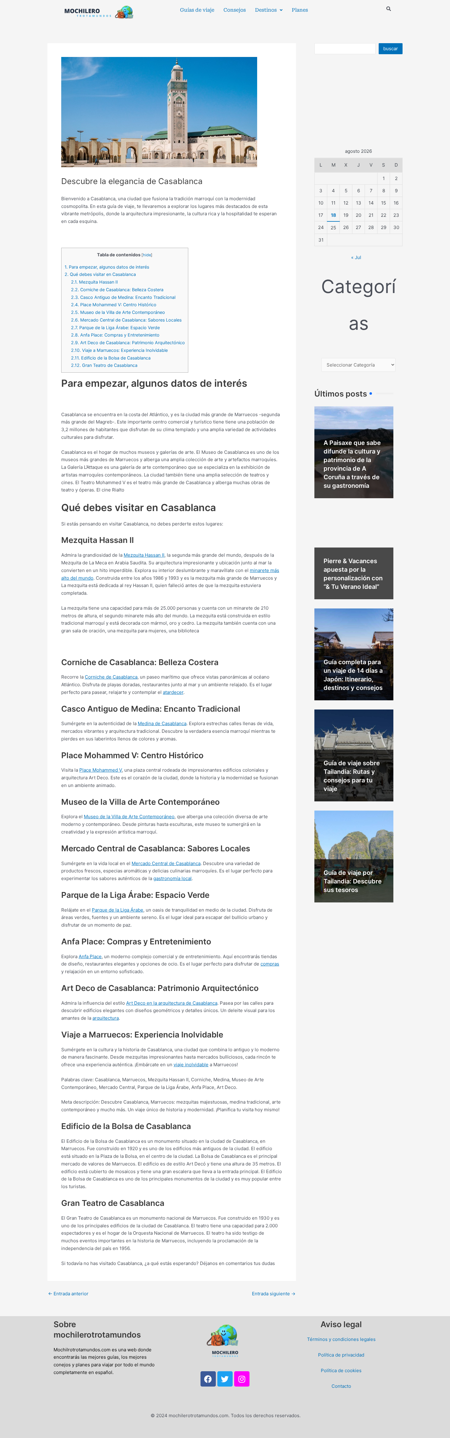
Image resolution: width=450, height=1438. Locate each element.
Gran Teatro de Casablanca (104, 365)
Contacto (341, 1386)
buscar (390, 48)
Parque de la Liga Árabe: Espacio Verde (115, 327)
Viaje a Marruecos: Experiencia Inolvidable (119, 350)
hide (147, 255)
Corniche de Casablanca (111, 677)
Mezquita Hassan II (94, 281)
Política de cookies (341, 1370)
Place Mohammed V (100, 770)
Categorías (358, 304)
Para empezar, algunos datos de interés (107, 266)
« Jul (356, 257)
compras (270, 964)
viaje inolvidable (191, 1064)
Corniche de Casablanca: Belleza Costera (117, 289)
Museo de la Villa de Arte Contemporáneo (118, 312)
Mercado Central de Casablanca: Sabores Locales (126, 319)
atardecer (173, 692)
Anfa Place (90, 956)
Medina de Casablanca (162, 723)
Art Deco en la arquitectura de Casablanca (171, 1003)
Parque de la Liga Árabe (117, 910)
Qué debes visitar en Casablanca (100, 274)
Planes (300, 10)
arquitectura (105, 1018)
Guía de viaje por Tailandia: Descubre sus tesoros (353, 881)
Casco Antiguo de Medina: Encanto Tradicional (123, 297)
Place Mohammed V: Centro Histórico (113, 304)
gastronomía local (172, 878)
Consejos (234, 10)
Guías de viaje (197, 10)
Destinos (266, 10)
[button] (268, 10)
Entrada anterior (68, 1293)
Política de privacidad (341, 1355)
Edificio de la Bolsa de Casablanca (111, 357)
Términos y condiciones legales (341, 1339)
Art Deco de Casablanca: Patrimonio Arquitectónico (128, 342)
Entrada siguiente (273, 1293)
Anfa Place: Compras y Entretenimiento (115, 334)
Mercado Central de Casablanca (166, 863)
